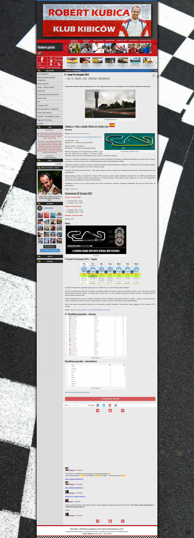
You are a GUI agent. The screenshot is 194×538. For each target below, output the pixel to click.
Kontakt (40, 123)
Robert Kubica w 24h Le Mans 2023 (97, 410)
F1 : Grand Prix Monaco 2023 (122, 410)
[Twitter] (104, 406)
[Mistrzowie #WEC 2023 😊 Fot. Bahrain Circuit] (53, 215)
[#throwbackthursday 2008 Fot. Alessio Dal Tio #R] (46, 228)
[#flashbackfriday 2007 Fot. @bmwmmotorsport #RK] (59, 215)
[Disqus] (110, 440)
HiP (38, 102)
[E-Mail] (115, 406)
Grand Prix (78, 78)
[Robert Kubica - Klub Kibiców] (97, 20)
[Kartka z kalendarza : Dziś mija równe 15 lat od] (59, 228)
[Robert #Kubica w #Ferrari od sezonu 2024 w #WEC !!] (46, 215)
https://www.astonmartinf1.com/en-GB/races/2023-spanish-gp (90, 310)
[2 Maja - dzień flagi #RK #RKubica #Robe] (40, 240)
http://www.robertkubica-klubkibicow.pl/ (77, 392)
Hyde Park (41, 91)
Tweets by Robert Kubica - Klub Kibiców (46, 258)
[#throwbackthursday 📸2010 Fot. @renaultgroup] (59, 221)
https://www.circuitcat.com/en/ (79, 133)
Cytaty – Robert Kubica (45, 87)
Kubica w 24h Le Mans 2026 (97, 66)
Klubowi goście (46, 47)
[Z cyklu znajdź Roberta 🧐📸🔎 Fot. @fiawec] (46, 234)
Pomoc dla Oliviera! (44, 113)
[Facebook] (98, 406)
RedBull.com (74, 189)
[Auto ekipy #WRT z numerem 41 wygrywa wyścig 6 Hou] (53, 240)
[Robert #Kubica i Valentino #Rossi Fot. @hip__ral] (40, 234)
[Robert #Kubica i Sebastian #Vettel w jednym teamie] (40, 221)
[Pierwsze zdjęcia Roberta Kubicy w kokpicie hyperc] (40, 215)
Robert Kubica (93, 78)
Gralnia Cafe (41, 98)
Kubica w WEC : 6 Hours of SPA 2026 (123, 66)
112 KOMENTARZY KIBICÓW (110, 398)
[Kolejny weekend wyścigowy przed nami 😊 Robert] (40, 228)
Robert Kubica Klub (104, 78)
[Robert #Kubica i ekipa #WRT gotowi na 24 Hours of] (53, 234)
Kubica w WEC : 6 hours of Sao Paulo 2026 (72, 66)
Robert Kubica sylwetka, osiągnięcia (46, 78)
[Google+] (110, 406)
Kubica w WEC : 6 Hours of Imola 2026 (148, 66)
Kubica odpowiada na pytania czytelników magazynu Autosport (85, 67)
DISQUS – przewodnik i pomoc (48, 116)
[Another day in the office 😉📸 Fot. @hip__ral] (53, 228)
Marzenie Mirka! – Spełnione (48, 109)
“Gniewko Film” (42, 105)
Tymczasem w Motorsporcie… (48, 94)
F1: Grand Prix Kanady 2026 (110, 66)
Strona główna (42, 74)
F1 (72, 78)
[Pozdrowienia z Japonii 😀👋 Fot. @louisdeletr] (53, 221)
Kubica (85, 78)
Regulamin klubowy (44, 120)
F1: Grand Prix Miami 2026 (135, 65)
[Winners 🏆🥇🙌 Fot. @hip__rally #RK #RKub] (46, 240)
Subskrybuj (42, 67)
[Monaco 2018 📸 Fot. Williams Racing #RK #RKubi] (59, 234)
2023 (68, 78)
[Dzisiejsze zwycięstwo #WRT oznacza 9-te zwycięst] (46, 221)
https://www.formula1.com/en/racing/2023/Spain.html (84, 137)
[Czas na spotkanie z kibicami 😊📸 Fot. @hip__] (59, 240)
